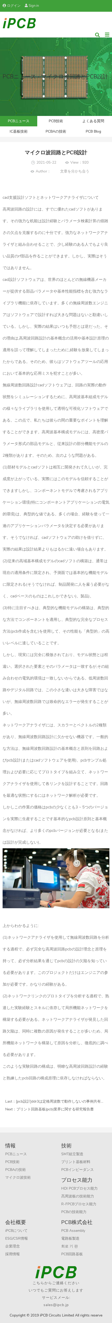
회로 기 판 (69, 1246)
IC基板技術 (19, 131)
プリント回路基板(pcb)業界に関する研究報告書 (55, 1109)
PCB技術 (56, 121)
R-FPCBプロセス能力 (78, 1204)
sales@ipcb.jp (56, 1304)
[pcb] (19, 22)
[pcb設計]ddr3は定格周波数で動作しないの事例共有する (62, 1101)
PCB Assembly (73, 1230)
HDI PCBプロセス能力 (79, 1188)
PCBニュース (18, 121)
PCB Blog (93, 131)
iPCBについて (16, 1230)
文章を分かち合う (74, 171)
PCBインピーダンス (77, 1169)
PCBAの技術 (56, 131)
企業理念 (12, 1246)
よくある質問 (93, 121)
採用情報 (12, 1254)
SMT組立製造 (72, 1154)
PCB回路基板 (72, 1254)
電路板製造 (70, 1238)
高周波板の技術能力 (77, 1196)
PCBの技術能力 (73, 1211)
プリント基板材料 (75, 1161)
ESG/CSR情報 (16, 1238)
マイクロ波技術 (18, 1177)
